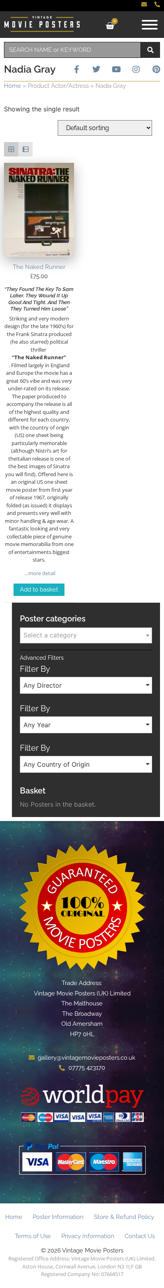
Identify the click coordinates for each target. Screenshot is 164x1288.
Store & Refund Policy (124, 1217)
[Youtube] (116, 69)
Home (12, 85)
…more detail (39, 573)
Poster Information (58, 1217)
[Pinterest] (156, 69)
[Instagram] (136, 69)
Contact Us (140, 1236)
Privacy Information (87, 1236)
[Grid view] (11, 149)
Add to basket (39, 589)
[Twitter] (96, 69)
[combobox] (72, 50)
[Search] (150, 50)
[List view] (25, 149)
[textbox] (86, 635)
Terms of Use (33, 1236)
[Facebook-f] (76, 69)
